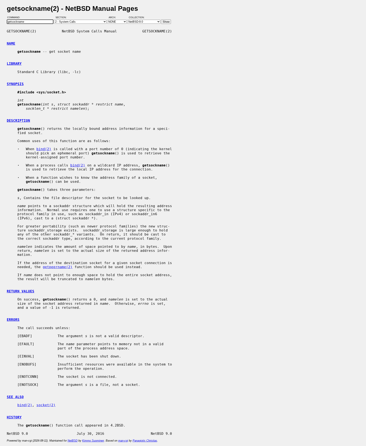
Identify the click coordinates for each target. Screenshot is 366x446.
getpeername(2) (57, 267)
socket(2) (45, 405)
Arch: (114, 17)
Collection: (136, 17)
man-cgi (123, 440)
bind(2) (43, 149)
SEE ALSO (15, 397)
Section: (61, 17)
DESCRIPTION (18, 121)
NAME (11, 44)
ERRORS (13, 320)
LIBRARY (14, 64)
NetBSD (73, 440)
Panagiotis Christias (145, 440)
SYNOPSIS (15, 84)
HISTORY (14, 417)
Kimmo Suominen (93, 440)
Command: (15, 17)
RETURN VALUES (20, 291)
